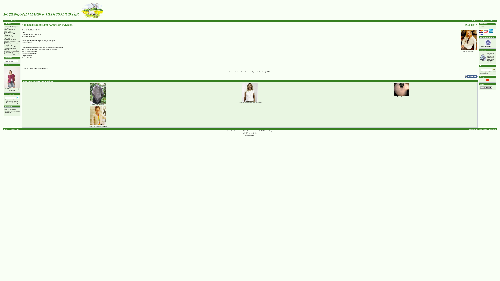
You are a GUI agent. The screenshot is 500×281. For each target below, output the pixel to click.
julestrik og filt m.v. (9, 39)
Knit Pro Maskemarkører (30, 51)
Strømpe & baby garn (10, 54)
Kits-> (6, 38)
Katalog (13, 20)
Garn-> (6, 31)
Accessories (7, 52)
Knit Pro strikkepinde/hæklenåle (11, 50)
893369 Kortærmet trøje (12, 89)
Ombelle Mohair (27, 43)
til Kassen (493, 20)
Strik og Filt (7, 32)
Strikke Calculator (27, 58)
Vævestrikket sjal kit (98, 104)
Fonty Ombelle (401, 97)
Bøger (6, 42)
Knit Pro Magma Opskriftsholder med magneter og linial (39, 49)
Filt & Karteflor (8, 29)
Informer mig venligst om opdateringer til (491, 58)
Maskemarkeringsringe (29, 53)
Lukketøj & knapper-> (10, 41)
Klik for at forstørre (468, 51)
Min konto (475, 20)
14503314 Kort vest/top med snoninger (250, 102)
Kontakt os (7, 114)
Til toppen (7, 20)
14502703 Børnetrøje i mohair (98, 126)
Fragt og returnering (10, 109)
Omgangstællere (27, 55)
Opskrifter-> (7, 34)
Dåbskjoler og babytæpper (8, 36)
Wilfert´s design (8, 46)
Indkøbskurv (484, 20)
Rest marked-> (8, 48)
